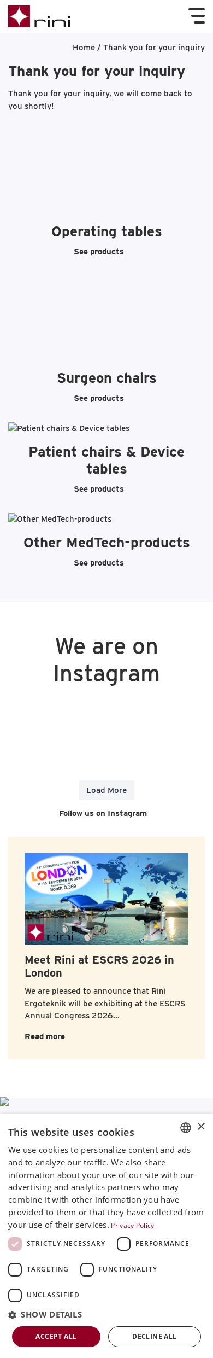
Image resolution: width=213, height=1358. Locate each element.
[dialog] (106, 1236)
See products (99, 252)
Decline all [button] (154, 1336)
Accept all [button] (56, 1336)
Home (84, 48)
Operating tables (106, 231)
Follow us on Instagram (102, 813)
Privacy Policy (132, 1225)
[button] (106, 1315)
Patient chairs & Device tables (106, 460)
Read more (45, 1036)
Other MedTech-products (106, 542)
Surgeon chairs (107, 377)
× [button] (201, 1127)
